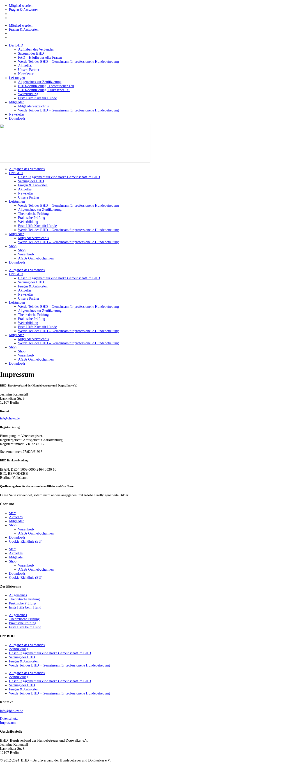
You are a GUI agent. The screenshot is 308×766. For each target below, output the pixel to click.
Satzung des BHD (31, 53)
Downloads (17, 118)
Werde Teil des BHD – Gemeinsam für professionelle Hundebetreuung (68, 61)
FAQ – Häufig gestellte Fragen (40, 57)
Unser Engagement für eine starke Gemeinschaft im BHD (59, 177)
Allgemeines (18, 595)
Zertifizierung (18, 649)
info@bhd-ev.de (10, 418)
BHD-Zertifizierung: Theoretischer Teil (46, 86)
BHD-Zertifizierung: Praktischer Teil (44, 90)
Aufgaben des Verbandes (36, 49)
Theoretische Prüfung (33, 213)
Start (12, 513)
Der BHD (16, 45)
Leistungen (17, 78)
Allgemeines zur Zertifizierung (40, 82)
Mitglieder (16, 102)
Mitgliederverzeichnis (33, 106)
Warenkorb (26, 254)
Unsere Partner (28, 70)
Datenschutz (9, 718)
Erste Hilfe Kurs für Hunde (37, 98)
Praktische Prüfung (31, 218)
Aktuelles (25, 65)
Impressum (8, 722)
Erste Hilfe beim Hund (25, 607)
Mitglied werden (20, 5)
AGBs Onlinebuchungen (36, 258)
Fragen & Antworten (24, 10)
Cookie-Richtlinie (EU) (25, 541)
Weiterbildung (28, 94)
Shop (12, 246)
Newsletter (25, 74)
